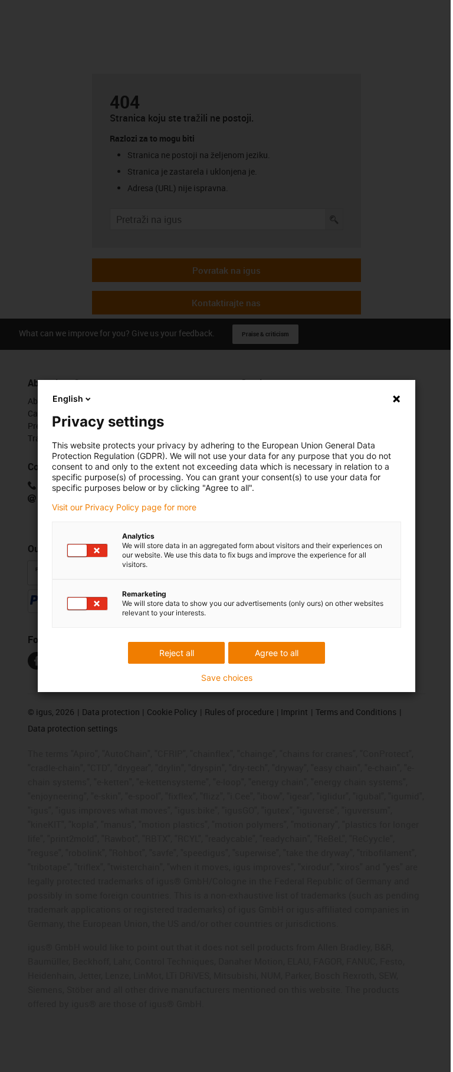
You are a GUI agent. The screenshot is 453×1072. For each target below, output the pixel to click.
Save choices (226, 678)
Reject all (176, 653)
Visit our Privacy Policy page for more (124, 507)
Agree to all (276, 653)
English (67, 399)
